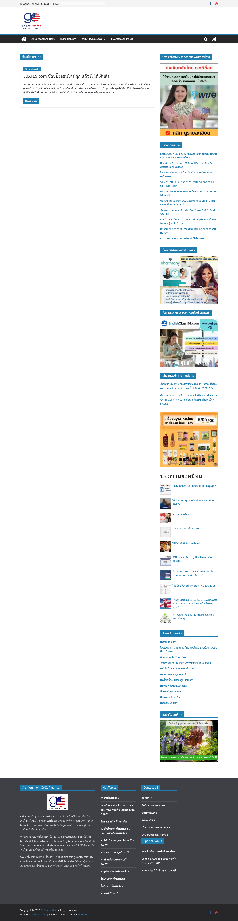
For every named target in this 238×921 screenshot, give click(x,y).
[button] (104, 39)
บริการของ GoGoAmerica (155, 827)
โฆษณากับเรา (148, 820)
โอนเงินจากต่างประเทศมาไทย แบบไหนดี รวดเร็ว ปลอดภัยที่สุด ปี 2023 (118, 810)
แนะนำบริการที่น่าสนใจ (122, 39)
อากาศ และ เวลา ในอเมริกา (185, 529)
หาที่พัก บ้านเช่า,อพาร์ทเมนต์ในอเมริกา (178, 668)
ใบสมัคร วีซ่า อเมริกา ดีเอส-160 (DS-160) (193, 586)
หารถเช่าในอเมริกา (169, 703)
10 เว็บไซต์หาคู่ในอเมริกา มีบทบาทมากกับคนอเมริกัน (185, 663)
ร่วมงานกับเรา (149, 812)
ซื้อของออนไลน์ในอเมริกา (173, 657)
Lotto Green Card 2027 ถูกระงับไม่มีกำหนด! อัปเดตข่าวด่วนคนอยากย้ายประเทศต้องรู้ (188, 155)
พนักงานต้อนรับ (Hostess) (186, 543)
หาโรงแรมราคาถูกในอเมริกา (174, 674)
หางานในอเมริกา (68, 39)
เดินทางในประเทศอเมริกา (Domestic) (179, 395)
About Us (146, 798)
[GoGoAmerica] (24, 39)
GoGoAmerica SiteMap (154, 834)
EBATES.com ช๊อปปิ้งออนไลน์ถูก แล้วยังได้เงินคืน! (67, 76)
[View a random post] (214, 39)
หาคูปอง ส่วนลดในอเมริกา (173, 686)
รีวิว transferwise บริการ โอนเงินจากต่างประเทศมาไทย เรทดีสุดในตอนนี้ (193, 573)
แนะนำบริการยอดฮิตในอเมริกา (158, 851)
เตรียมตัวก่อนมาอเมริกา (43, 39)
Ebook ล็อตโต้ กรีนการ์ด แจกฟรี (158, 870)
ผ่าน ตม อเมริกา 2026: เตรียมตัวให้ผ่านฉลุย (182, 238)
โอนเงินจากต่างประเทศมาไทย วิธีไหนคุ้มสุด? (194, 486)
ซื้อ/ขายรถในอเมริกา (170, 697)
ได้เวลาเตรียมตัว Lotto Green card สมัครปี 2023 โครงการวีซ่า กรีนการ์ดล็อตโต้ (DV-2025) (194, 603)
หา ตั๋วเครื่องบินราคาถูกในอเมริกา (176, 680)
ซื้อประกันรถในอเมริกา (171, 691)
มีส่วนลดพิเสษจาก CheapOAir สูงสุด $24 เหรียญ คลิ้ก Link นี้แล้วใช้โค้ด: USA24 (188, 400)
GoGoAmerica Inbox (153, 805)
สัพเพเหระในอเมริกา (92, 39)
